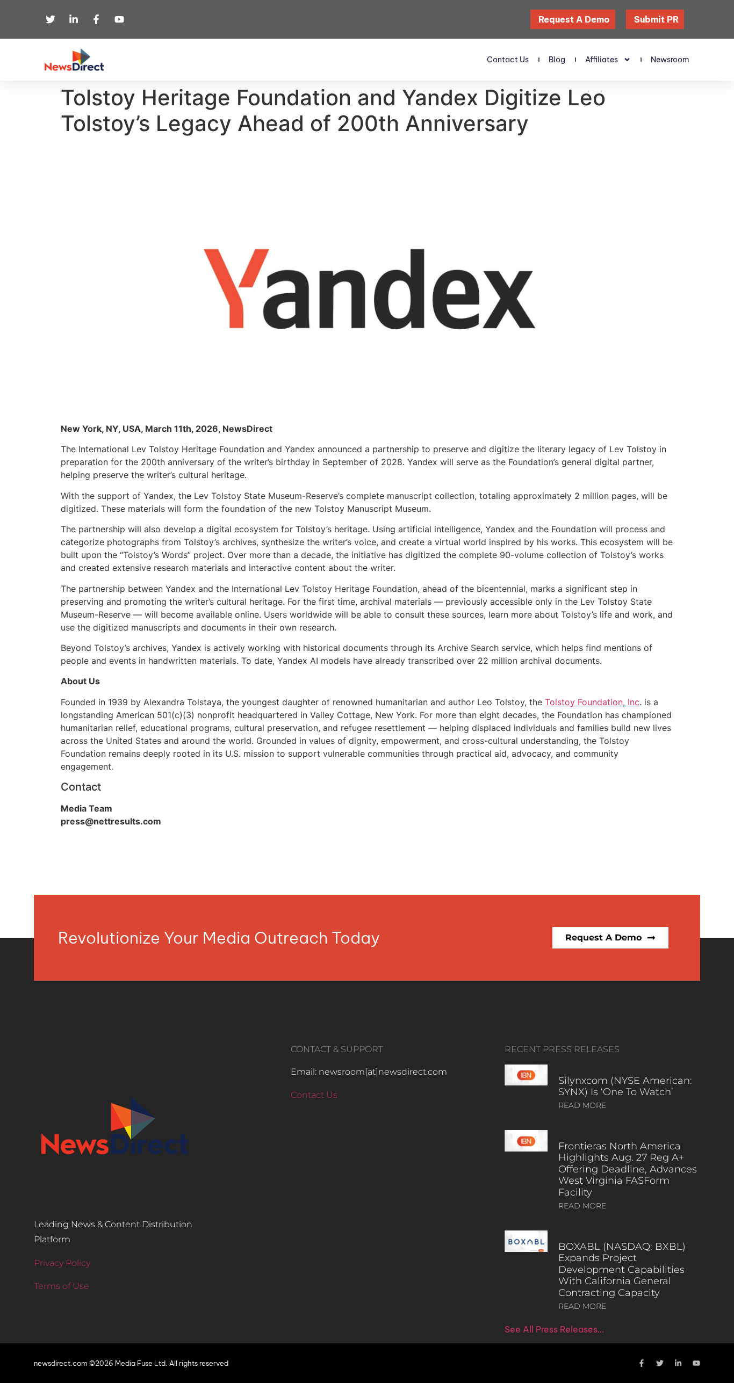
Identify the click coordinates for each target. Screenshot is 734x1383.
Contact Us (508, 59)
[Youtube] (696, 1363)
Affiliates (601, 59)
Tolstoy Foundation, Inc (592, 702)
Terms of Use (61, 1286)
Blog (557, 59)
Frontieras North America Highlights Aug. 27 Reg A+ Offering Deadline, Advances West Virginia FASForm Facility (627, 1169)
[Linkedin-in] (678, 1363)
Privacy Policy (62, 1263)
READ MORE (582, 1105)
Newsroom (670, 59)
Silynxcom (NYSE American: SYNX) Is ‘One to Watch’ (625, 1086)
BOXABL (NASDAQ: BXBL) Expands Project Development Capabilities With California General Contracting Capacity (622, 1270)
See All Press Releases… (554, 1329)
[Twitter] (660, 1363)
